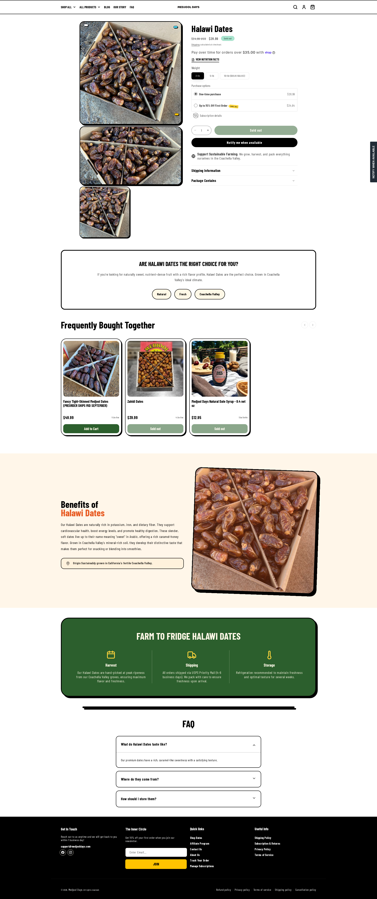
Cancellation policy (305, 889)
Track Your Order (199, 860)
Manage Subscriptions (202, 866)
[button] (295, 7)
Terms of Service (264, 855)
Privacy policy (242, 889)
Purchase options (200, 85)
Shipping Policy (263, 837)
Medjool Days (75, 889)
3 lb (200, 76)
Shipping (195, 44)
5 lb (214, 76)
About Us (195, 855)
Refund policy (223, 889)
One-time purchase (210, 94)
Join (156, 864)
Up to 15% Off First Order (218, 106)
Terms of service (262, 889)
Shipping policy (283, 889)
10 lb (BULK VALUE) (236, 76)
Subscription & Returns (267, 843)
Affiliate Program (199, 843)
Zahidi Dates (135, 401)
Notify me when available (244, 142)
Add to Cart (91, 429)
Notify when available (373, 162)
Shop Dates (196, 837)
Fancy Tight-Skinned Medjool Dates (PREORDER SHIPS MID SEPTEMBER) (85, 403)
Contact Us (196, 849)
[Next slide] (312, 324)
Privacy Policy (263, 849)
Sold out (155, 429)
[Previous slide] (304, 324)
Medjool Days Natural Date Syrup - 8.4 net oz (218, 403)
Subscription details (211, 115)
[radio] (196, 94)
